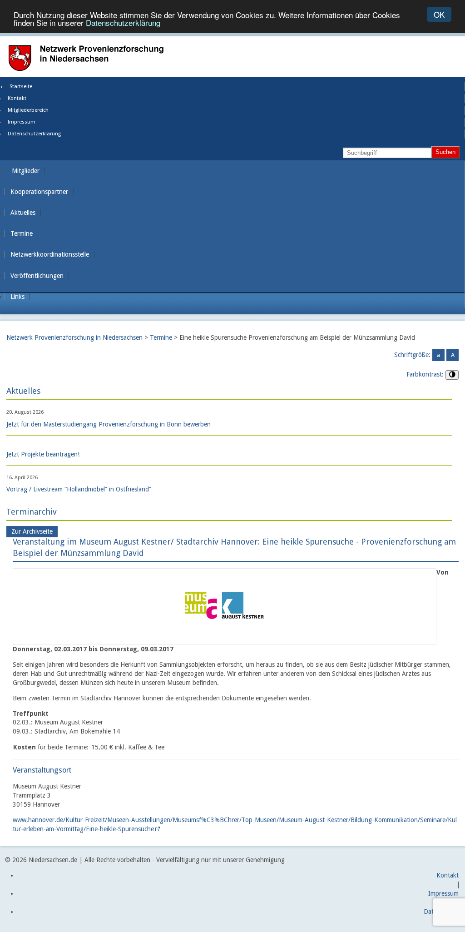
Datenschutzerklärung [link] (34, 134)
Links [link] (17, 296)
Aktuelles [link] (22, 212)
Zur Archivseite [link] (32, 531)
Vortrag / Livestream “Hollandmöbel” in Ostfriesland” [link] (78, 489)
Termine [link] (21, 233)
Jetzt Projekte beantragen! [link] (42, 454)
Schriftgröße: (412, 354)
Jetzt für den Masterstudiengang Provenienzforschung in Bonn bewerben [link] (108, 424)
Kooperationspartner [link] (39, 191)
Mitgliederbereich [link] (28, 110)
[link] (224, 640)
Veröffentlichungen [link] (37, 275)
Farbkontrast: (425, 374)
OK (439, 14)
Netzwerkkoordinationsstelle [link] (49, 254)
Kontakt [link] (17, 98)
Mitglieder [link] (26, 170)
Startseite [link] (21, 86)
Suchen (445, 152)
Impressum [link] (21, 122)
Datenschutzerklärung (123, 22)
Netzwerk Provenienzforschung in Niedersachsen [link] (74, 337)
